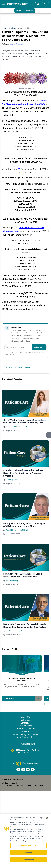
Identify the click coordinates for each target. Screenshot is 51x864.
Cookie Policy (21, 841)
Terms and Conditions (25, 728)
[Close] (47, 818)
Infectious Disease (22, 367)
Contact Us (25, 723)
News (29, 785)
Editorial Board (25, 725)
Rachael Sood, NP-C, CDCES (17, 426)
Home (9, 785)
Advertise (25, 720)
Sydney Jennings (12, 480)
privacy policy (8, 354)
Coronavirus (7, 367)
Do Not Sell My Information (25, 734)
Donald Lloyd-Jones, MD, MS (17, 530)
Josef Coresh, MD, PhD (15, 631)
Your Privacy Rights (25, 737)
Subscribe (38, 347)
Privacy (25, 731)
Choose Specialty (23, 10)
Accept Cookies (28, 859)
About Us (25, 717)
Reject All (28, 853)
